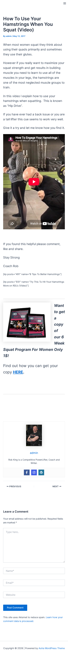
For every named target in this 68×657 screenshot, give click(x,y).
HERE (18, 372)
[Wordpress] (41, 472)
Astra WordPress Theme (52, 648)
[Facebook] (27, 472)
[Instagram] (34, 472)
